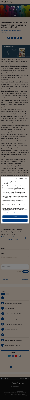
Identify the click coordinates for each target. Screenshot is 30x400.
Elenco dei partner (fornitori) (8, 212)
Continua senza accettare (22, 178)
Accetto (15, 220)
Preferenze (15, 216)
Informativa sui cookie (10, 201)
